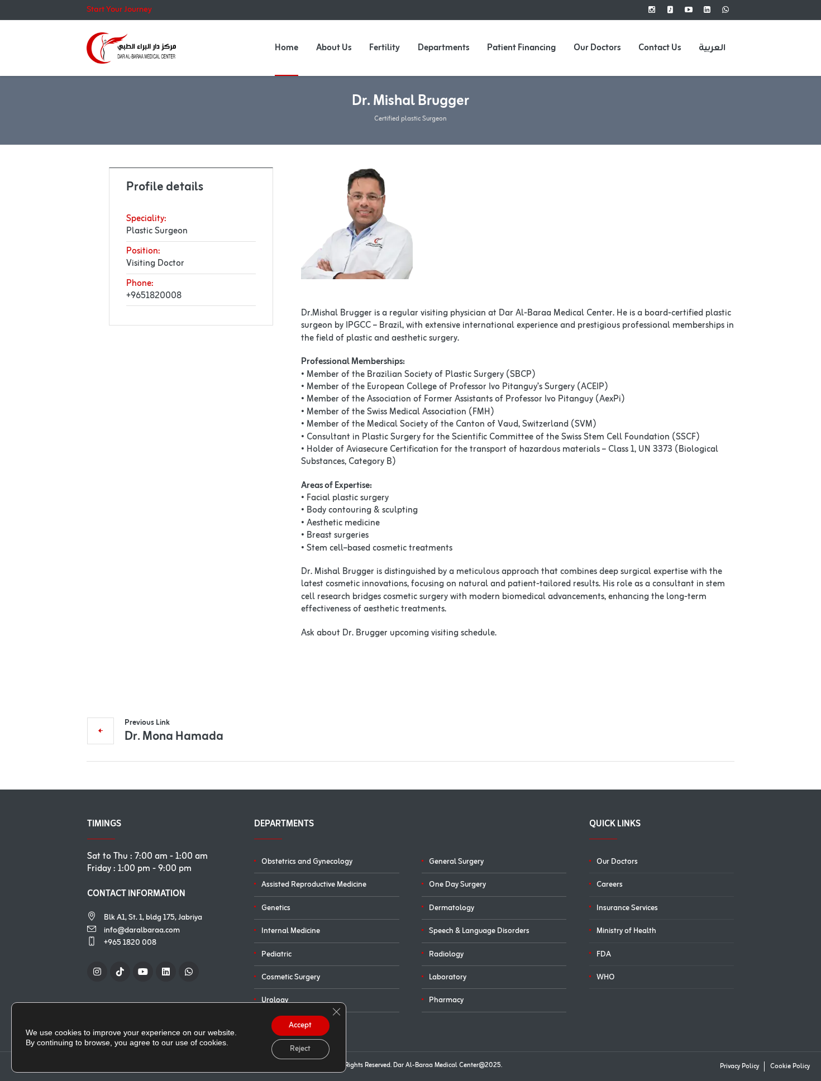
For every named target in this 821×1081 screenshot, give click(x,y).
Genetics (275, 908)
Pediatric (276, 954)
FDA (603, 954)
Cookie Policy (790, 1066)
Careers (609, 884)
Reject (300, 1048)
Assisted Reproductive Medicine (313, 884)
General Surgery (456, 861)
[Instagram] (651, 9)
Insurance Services (627, 908)
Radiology (446, 954)
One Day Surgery (457, 884)
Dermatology (451, 908)
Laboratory (447, 977)
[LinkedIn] (707, 9)
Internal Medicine (290, 931)
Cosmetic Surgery (290, 977)
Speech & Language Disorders (479, 931)
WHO (605, 977)
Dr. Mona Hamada (174, 735)
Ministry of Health (626, 931)
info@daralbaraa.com (142, 930)
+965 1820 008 (130, 942)
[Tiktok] (670, 9)
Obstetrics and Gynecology (306, 861)
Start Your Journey (119, 10)
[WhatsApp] (725, 9)
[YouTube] (688, 9)
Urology (274, 1000)
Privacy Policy (739, 1066)
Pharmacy (446, 1000)
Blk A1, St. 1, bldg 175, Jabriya (153, 917)
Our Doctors (617, 861)
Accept (300, 1025)
